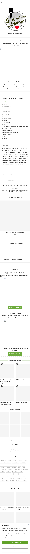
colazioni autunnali (5, 467)
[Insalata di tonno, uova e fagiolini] (23, 519)
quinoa (25, 478)
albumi (9, 460)
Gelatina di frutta (20, 379)
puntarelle (19, 478)
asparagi (20, 460)
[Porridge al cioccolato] (23, 393)
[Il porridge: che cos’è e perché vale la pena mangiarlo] (7, 371)
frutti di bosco (24, 469)
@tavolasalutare (15, 440)
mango (20, 471)
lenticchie (14, 471)
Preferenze (15, 546)
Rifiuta (15, 551)
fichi (24, 467)
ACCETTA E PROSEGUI (15, 542)
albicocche (3, 460)
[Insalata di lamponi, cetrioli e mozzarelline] (7, 499)
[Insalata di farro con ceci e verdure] (15, 216)
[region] (15, 538)
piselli (2, 478)
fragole (17, 469)
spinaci (24, 480)
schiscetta (18, 480)
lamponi (8, 471)
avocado (3, 462)
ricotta (2, 480)
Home (1, 40)
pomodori (10, 174)
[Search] (28, 2)
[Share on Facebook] (19, 180)
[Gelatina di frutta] (23, 371)
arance (14, 460)
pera (20, 476)
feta (19, 467)
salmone (12, 480)
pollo (7, 478)
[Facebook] (24, 2)
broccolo (23, 462)
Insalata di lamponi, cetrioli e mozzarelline (7, 508)
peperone (3, 174)
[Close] (28, 524)
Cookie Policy (11, 537)
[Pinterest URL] (15, 418)
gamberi (2, 471)
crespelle (14, 467)
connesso (8, 248)
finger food (3, 469)
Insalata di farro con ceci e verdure (15, 232)
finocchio (10, 469)
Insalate (7, 40)
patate (8, 476)
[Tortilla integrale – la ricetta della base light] (7, 393)
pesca (24, 476)
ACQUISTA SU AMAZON (15, 307)
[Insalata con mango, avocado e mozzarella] (7, 519)
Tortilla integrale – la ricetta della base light (5, 403)
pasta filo (3, 476)
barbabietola (15, 462)
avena (26, 460)
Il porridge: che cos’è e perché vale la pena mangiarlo (6, 381)
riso (7, 480)
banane (8, 462)
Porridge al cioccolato (21, 402)
